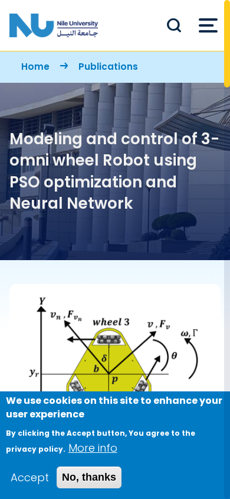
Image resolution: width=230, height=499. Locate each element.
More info (92, 447)
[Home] (53, 25)
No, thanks (89, 477)
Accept (30, 477)
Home (35, 66)
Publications (108, 66)
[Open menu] (208, 25)
